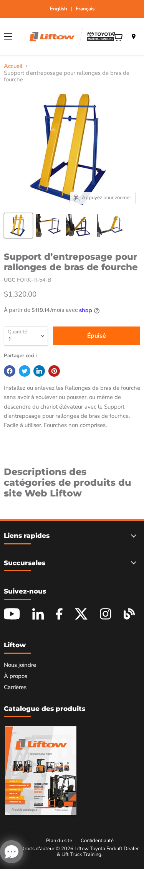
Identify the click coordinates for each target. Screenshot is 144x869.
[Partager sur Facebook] (9, 371)
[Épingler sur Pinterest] (54, 371)
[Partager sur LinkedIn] (39, 371)
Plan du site (59, 840)
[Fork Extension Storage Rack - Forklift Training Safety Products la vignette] (18, 225)
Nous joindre (20, 665)
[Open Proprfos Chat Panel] (11, 851)
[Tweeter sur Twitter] (24, 371)
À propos (15, 676)
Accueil (13, 66)
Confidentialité (97, 840)
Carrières (15, 687)
